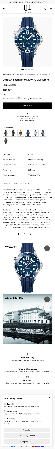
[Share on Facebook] (18, 234)
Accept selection (27, 442)
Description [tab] (7, 183)
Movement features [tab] (21, 183)
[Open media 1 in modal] (27, 42)
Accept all (27, 430)
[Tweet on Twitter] (24, 234)
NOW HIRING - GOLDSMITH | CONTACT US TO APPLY (27, 2)
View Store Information (27, 120)
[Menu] (6, 8)
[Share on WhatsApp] (36, 234)
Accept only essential (27, 436)
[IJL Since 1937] (28, 9)
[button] (45, 8)
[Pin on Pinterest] (30, 234)
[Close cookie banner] (49, 398)
